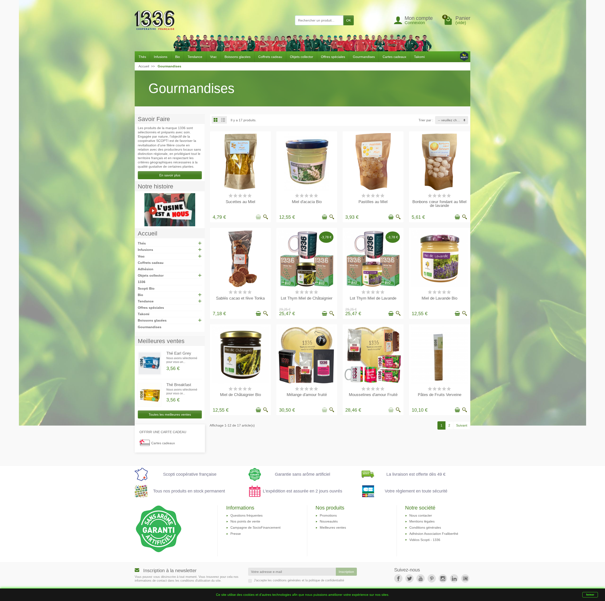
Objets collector (301, 57)
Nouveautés (329, 521)
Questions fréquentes (246, 515)
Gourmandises (364, 57)
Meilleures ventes (333, 527)
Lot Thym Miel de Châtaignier (307, 298)
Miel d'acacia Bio (307, 202)
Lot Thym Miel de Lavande (373, 298)
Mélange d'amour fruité (307, 394)
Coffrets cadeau (270, 57)
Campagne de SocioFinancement (255, 527)
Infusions (160, 57)
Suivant (461, 425)
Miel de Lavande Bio (439, 298)
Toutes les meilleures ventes (170, 414)
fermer (590, 594)
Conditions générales (425, 527)
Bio (177, 57)
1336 (141, 282)
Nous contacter (420, 515)
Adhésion (145, 269)
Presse (235, 534)
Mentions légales (422, 521)
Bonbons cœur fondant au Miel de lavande (439, 204)
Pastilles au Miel (373, 202)
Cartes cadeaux (394, 57)
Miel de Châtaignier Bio (240, 394)
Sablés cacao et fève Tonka (240, 298)
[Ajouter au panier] (258, 217)
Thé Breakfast (178, 385)
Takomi (419, 57)
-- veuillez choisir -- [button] (452, 120)
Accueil (147, 233)
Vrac (213, 57)
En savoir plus (169, 175)
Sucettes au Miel (240, 202)
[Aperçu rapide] (265, 217)
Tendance (195, 57)
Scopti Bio (146, 288)
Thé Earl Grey (178, 353)
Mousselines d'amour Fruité (373, 394)
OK (348, 20)
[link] (398, 578)
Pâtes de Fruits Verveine (439, 394)
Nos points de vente (245, 521)
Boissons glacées (238, 57)
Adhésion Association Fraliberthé (433, 534)
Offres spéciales (333, 57)
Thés (142, 57)
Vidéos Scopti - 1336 (424, 540)
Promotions (328, 515)
